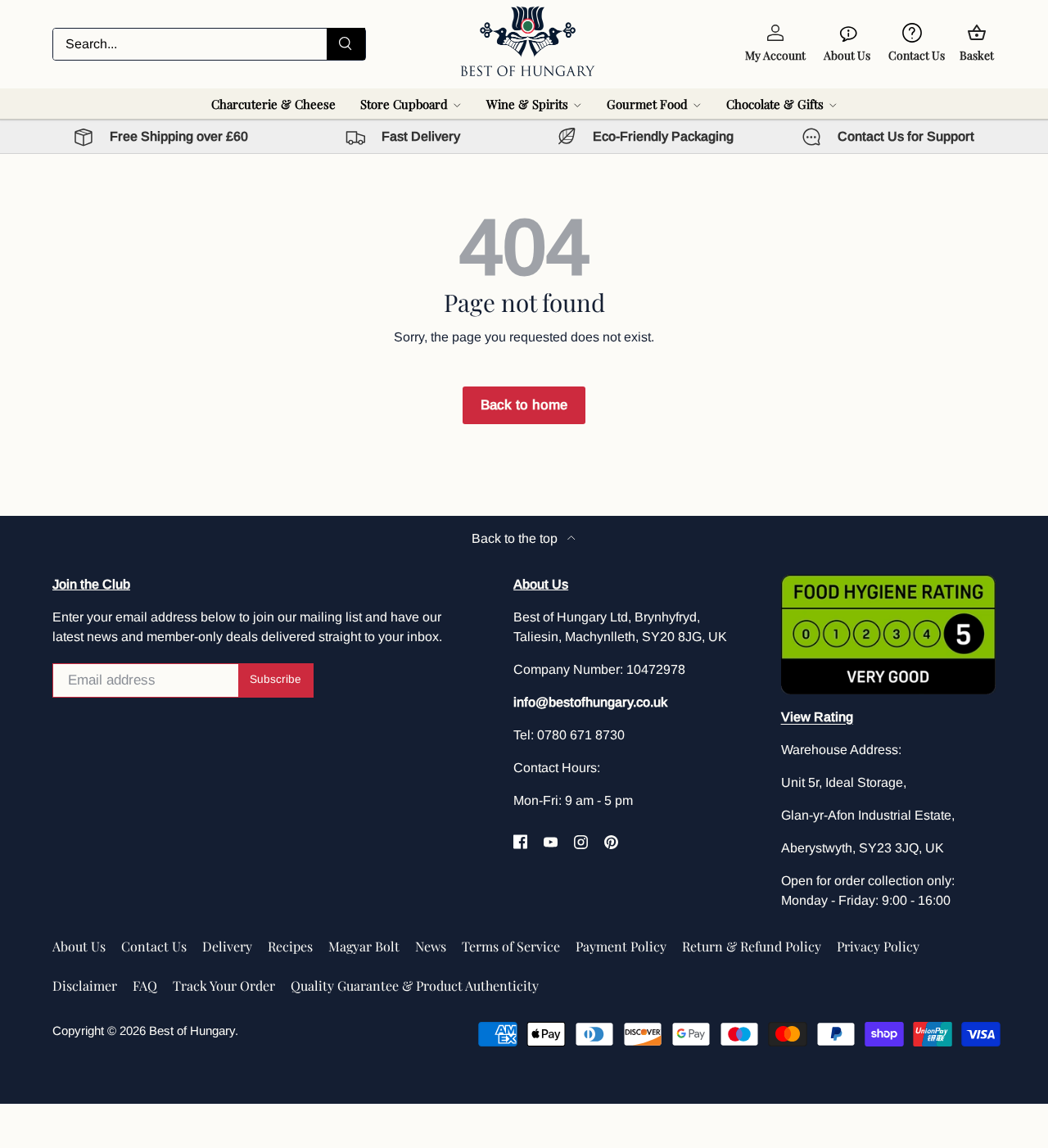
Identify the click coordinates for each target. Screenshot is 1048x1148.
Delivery (227, 946)
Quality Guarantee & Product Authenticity (415, 985)
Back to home (524, 405)
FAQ (145, 985)
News (430, 946)
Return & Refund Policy (751, 946)
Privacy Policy (878, 946)
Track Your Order (224, 985)
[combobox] (209, 44)
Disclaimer (84, 985)
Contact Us (154, 946)
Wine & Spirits (527, 104)
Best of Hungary (192, 1030)
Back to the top (516, 538)
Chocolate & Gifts (775, 104)
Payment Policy (621, 946)
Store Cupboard (404, 104)
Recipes (290, 946)
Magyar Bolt (364, 946)
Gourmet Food (647, 104)
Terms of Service (511, 946)
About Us (79, 946)
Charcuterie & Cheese (273, 104)
